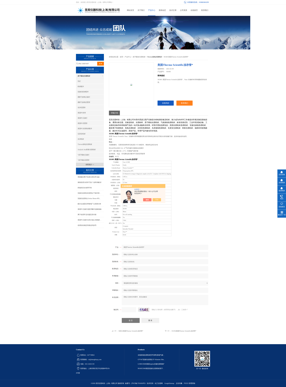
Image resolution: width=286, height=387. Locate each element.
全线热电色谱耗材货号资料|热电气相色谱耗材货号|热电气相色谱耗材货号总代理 (152, 355)
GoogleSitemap (169, 383)
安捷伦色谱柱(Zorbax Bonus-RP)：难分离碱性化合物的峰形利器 (91, 198)
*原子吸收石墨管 (83, 160)
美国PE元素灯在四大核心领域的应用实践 (91, 220)
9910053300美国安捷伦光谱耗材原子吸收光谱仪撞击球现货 (152, 368)
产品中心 (151, 10)
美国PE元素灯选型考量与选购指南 (89, 209)
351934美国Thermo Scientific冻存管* (183, 331)
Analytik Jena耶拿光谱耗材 (87, 149)
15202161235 (204, 2)
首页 (121, 57)
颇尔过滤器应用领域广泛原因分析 (89, 204)
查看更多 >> (90, 164)
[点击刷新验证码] (143, 310)
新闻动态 (162, 10)
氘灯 (79, 81)
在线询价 (165, 103)
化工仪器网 (159, 383)
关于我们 (141, 10)
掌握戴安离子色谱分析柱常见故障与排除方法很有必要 (91, 177)
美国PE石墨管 (82, 123)
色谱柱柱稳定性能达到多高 (87, 225)
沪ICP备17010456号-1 (138, 383)
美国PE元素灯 (82, 118)
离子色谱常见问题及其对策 (87, 214)
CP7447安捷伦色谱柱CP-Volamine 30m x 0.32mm (152, 359)
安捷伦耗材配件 (83, 92)
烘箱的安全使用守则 (85, 188)
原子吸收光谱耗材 (84, 76)
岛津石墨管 (81, 107)
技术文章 (173, 10)
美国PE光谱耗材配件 (85, 128)
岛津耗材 (81, 139)
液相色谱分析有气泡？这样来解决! (90, 182)
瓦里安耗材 (81, 134)
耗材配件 (81, 86)
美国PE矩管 (82, 113)
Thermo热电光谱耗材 (85, 144)
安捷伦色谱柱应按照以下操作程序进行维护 (91, 193)
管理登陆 (192, 383)
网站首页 (130, 10)
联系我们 (204, 10)
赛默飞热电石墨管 (84, 102)
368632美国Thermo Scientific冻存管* (130, 331)
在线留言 (194, 10)
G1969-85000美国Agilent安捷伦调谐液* (151, 364)
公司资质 (183, 10)
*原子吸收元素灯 (83, 155)
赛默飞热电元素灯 (84, 97)
